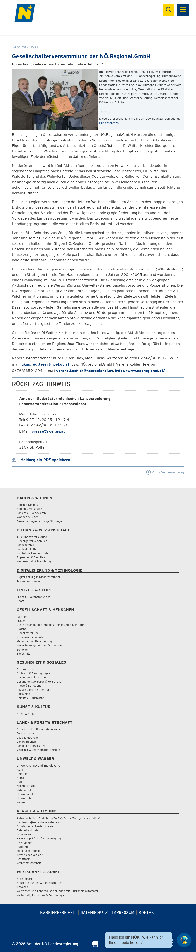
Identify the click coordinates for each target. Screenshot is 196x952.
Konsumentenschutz (30, 637)
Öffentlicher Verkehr (30, 855)
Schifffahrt (23, 859)
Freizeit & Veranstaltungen (33, 597)
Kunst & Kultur (26, 713)
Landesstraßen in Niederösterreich (39, 822)
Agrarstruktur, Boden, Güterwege (38, 729)
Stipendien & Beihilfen (31, 557)
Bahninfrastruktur (28, 830)
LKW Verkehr (25, 842)
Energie (22, 773)
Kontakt (147, 912)
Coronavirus (25, 669)
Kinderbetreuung (28, 633)
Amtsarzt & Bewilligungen (33, 673)
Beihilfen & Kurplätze (30, 698)
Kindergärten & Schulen (32, 541)
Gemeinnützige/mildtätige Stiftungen (40, 521)
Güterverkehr (25, 834)
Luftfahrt (22, 847)
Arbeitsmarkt (25, 879)
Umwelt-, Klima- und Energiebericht (39, 765)
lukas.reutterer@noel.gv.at (44, 364)
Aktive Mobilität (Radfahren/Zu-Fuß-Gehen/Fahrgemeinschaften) (59, 818)
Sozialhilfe (23, 694)
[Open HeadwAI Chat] (184, 940)
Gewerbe (22, 887)
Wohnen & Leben (27, 517)
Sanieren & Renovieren (31, 513)
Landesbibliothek (28, 549)
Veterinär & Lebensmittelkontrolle (38, 750)
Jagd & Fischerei (27, 737)
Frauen (21, 621)
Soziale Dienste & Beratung (34, 690)
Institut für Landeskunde (32, 553)
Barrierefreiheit (58, 912)
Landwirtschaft (26, 741)
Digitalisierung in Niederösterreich (39, 577)
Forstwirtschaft (26, 733)
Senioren (22, 649)
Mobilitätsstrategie (28, 851)
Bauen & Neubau (27, 504)
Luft (19, 782)
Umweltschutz (26, 798)
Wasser (21, 802)
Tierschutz (23, 653)
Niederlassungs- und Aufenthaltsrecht (41, 645)
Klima (20, 778)
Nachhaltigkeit (26, 786)
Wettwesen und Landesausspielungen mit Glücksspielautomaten (58, 891)
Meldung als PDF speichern (44, 459)
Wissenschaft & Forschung (34, 561)
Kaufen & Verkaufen (29, 509)
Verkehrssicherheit (29, 863)
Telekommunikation (29, 581)
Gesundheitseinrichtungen (34, 677)
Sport (20, 601)
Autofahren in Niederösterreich (37, 826)
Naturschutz (25, 790)
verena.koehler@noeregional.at (84, 370)
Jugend (22, 629)
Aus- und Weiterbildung (32, 537)
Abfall (20, 769)
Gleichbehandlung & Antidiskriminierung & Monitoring (51, 625)
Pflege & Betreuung (29, 685)
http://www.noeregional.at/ (140, 370)
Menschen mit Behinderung (34, 641)
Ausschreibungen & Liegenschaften (39, 883)
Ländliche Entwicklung (31, 746)
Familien (22, 617)
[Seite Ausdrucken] (95, 945)
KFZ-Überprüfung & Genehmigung (39, 838)
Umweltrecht (25, 794)
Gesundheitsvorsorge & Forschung (39, 681)
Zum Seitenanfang (167, 472)
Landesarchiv (25, 545)
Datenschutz (94, 912)
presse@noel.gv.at (48, 431)
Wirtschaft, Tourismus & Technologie (40, 895)
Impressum (123, 912)
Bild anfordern (109, 123)
